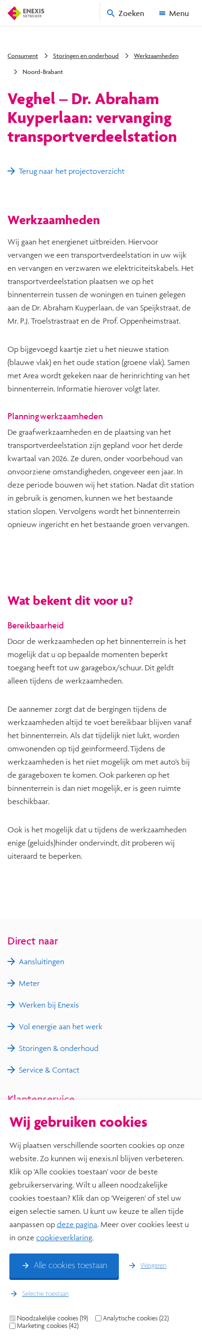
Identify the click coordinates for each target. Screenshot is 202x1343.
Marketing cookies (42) (47, 1325)
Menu (179, 13)
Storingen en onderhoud (86, 55)
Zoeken (131, 13)
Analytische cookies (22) (136, 1318)
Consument (23, 55)
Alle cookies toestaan (70, 1266)
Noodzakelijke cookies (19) (52, 1318)
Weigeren (153, 1266)
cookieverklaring (64, 1237)
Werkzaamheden (156, 55)
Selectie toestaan (45, 1294)
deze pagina (77, 1224)
